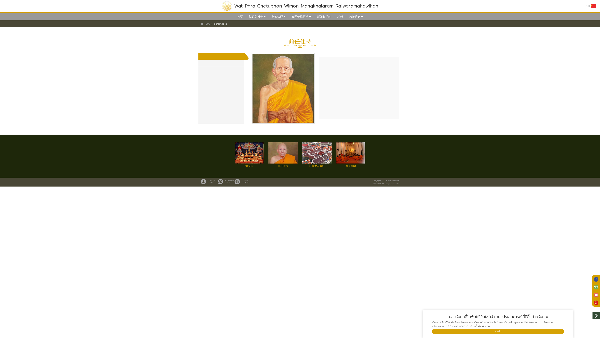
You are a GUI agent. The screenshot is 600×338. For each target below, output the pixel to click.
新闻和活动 (324, 16)
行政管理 (277, 16)
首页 (240, 16)
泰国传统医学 (300, 16)
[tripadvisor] (596, 287)
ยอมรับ (498, 331)
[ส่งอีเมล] (596, 294)
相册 (340, 16)
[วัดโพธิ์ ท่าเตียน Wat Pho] (596, 279)
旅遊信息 (354, 16)
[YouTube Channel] (596, 302)
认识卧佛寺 (256, 16)
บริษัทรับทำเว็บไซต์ (378, 183)
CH (588, 6)
